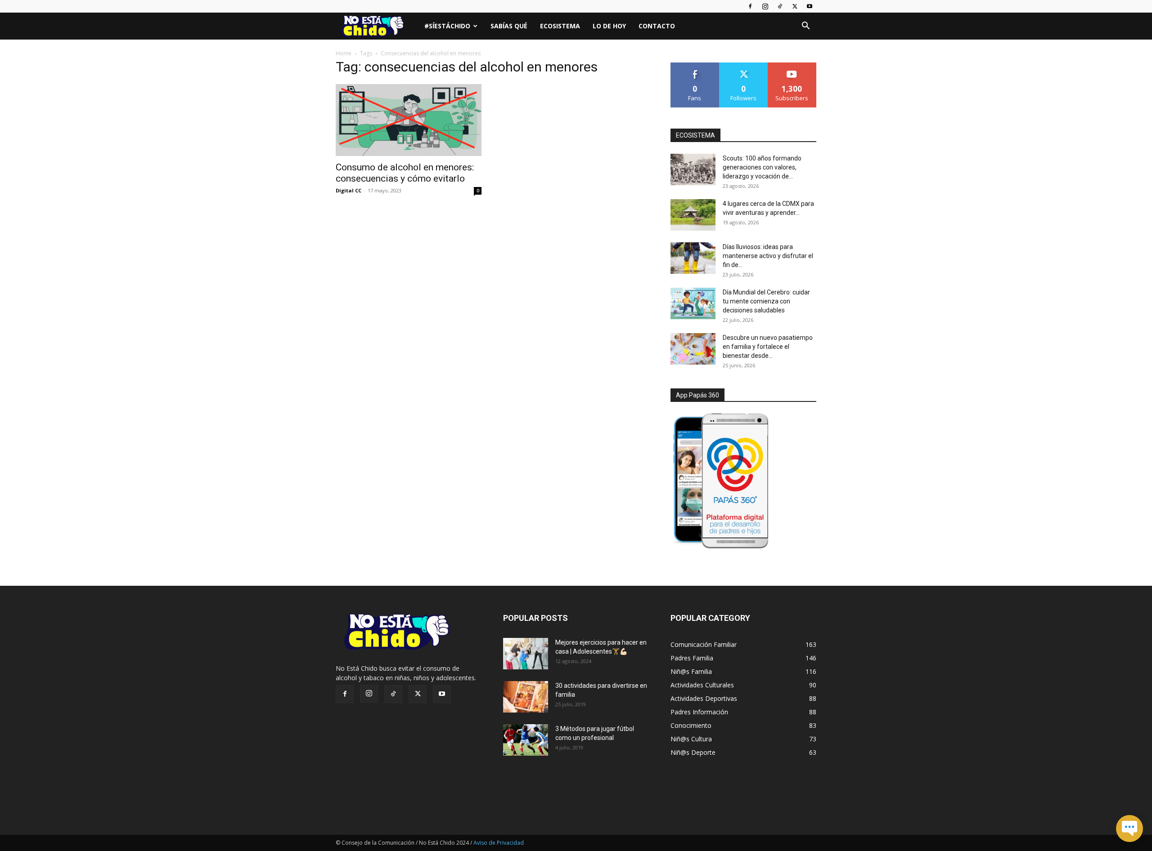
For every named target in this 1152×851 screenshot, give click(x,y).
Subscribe (792, 65)
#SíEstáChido (447, 26)
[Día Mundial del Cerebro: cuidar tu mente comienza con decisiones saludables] (693, 303)
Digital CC (348, 190)
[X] (794, 6)
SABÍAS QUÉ (508, 26)
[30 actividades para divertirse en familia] (525, 697)
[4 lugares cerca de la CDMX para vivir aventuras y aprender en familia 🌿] (693, 215)
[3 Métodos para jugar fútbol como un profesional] (525, 740)
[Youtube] (809, 6)
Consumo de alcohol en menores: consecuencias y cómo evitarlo (405, 173)
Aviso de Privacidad (498, 843)
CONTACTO (657, 26)
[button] (805, 26)
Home (343, 53)
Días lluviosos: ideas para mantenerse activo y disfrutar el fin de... (768, 255)
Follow (743, 65)
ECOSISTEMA (695, 135)
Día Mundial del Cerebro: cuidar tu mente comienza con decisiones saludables (766, 301)
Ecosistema (560, 26)
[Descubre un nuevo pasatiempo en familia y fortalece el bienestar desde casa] (693, 349)
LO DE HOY (609, 26)
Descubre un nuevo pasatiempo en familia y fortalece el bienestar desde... (768, 346)
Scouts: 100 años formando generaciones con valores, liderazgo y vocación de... (762, 167)
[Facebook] (750, 6)
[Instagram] (765, 6)
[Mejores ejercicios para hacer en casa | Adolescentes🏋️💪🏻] (525, 653)
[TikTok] (780, 6)
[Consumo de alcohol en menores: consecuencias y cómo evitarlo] (409, 120)
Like (695, 65)
